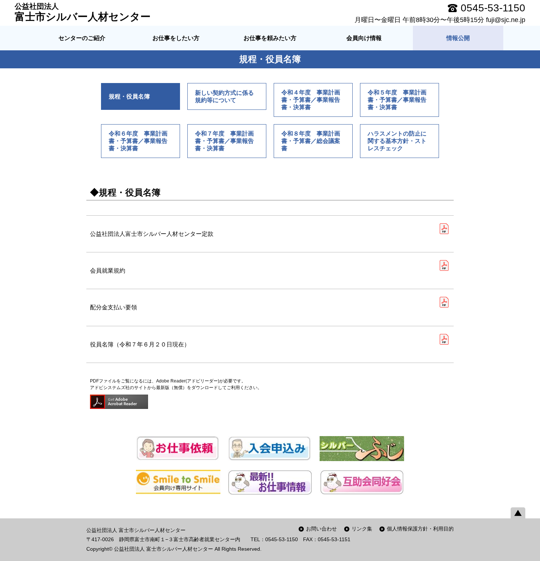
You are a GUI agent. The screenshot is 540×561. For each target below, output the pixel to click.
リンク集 (362, 529)
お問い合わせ (321, 529)
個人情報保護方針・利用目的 (420, 529)
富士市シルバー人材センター (83, 12)
